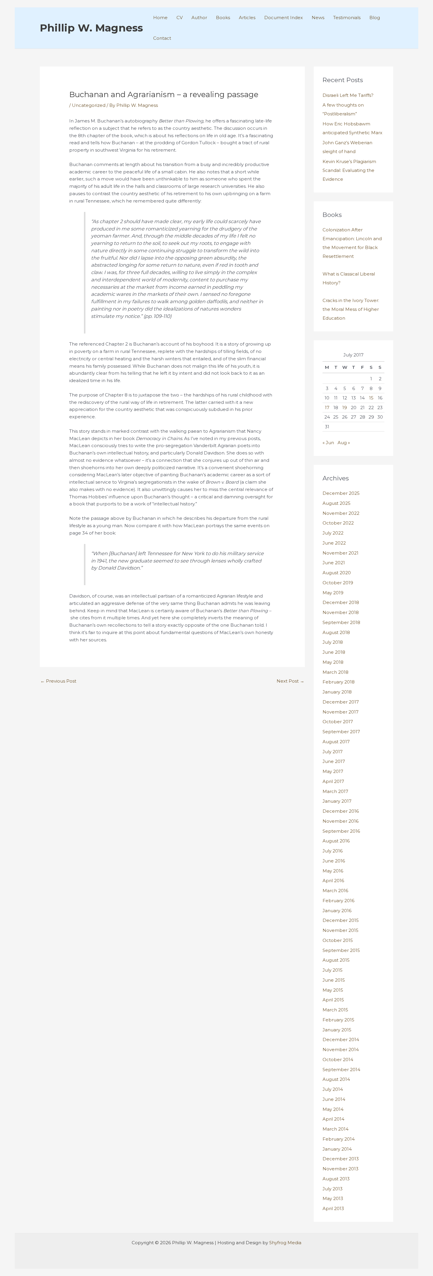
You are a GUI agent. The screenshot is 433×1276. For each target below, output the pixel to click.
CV (179, 17)
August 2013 (336, 1179)
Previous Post (58, 681)
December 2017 (341, 702)
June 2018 (334, 652)
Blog (374, 17)
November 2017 (340, 712)
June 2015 (334, 980)
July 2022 (333, 533)
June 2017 (334, 761)
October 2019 (338, 582)
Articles (247, 17)
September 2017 (341, 731)
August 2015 (336, 960)
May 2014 (333, 1109)
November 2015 (340, 930)
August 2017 (336, 741)
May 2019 (333, 592)
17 (327, 407)
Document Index (283, 17)
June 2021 (334, 562)
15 (371, 398)
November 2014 (341, 1049)
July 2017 (333, 751)
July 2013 (333, 1189)
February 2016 (338, 900)
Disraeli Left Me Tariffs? (348, 95)
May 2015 (333, 990)
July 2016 (333, 851)
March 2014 (335, 1129)
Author (199, 17)
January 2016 (337, 910)
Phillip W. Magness (91, 27)
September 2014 (341, 1069)
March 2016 (335, 890)
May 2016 (333, 871)
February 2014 (339, 1139)
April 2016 (333, 880)
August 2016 (336, 841)
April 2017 (333, 781)
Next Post (290, 681)
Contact (162, 38)
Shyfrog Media (285, 1242)
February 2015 (338, 1020)
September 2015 (341, 950)
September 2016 (341, 831)
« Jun (328, 442)
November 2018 (341, 612)
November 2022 (341, 513)
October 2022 (338, 523)
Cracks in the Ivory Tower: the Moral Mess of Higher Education (351, 309)
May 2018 (333, 662)
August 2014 (336, 1079)
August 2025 (337, 503)
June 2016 (334, 861)
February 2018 (339, 682)
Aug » (344, 442)
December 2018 (341, 602)
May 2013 (333, 1198)
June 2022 (334, 543)
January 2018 (337, 692)
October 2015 (338, 940)
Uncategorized (88, 105)
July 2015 (333, 970)
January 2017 (337, 801)
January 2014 (337, 1149)
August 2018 (336, 632)
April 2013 (333, 1208)
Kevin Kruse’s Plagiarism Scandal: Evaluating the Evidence (349, 170)
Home (160, 17)
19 (344, 407)
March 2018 (335, 672)
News (318, 17)
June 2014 (334, 1099)
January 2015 (337, 1030)
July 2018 (333, 642)
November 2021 (340, 553)
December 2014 (341, 1039)
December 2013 (341, 1158)
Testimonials (347, 17)
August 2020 (337, 572)
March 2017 (335, 791)
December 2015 (341, 920)
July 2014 (333, 1089)
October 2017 (338, 721)
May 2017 (333, 771)
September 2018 (341, 622)
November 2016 (340, 821)
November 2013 (340, 1169)
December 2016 (341, 811)
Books (223, 17)
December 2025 (341, 493)
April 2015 (333, 1000)
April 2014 (333, 1119)
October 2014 (338, 1059)
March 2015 (335, 1010)
